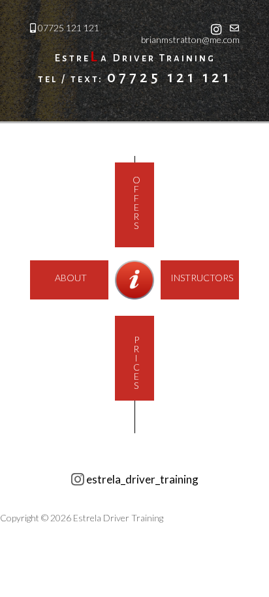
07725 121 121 (68, 27)
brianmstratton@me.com (190, 39)
